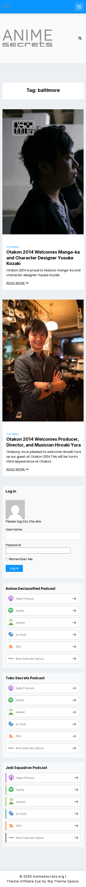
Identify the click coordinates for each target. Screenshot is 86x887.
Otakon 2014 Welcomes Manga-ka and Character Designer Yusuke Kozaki (43, 257)
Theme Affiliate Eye (24, 881)
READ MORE (16, 283)
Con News (12, 247)
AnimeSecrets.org (48, 876)
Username (14, 529)
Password (13, 545)
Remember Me (20, 559)
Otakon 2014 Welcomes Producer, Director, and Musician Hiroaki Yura (43, 442)
